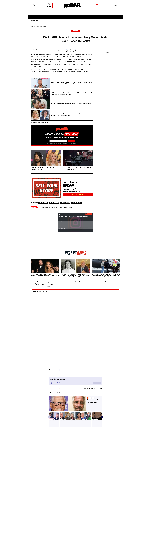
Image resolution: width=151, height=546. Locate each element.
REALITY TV (55, 13)
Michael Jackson (76, 202)
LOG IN (115, 5)
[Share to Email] (76, 50)
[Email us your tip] (49, 7)
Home (32, 26)
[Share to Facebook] (63, 50)
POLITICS (65, 13)
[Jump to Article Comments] (58, 50)
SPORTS (101, 13)
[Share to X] (67, 50)
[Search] (34, 5)
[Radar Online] (72, 5)
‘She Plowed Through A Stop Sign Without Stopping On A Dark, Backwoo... (55, 207)
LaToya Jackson (65, 202)
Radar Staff (35, 49)
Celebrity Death (54, 202)
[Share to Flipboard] (72, 50)
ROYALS (85, 13)
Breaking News (43, 26)
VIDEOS (93, 13)
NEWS (46, 13)
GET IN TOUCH (77, 195)
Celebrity (36, 26)
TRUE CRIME (75, 13)
